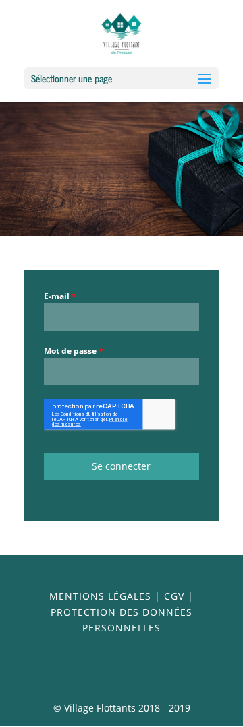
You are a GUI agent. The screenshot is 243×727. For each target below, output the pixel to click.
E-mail (60, 296)
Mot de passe (73, 350)
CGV (174, 596)
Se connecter (121, 466)
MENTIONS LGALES (100, 596)
